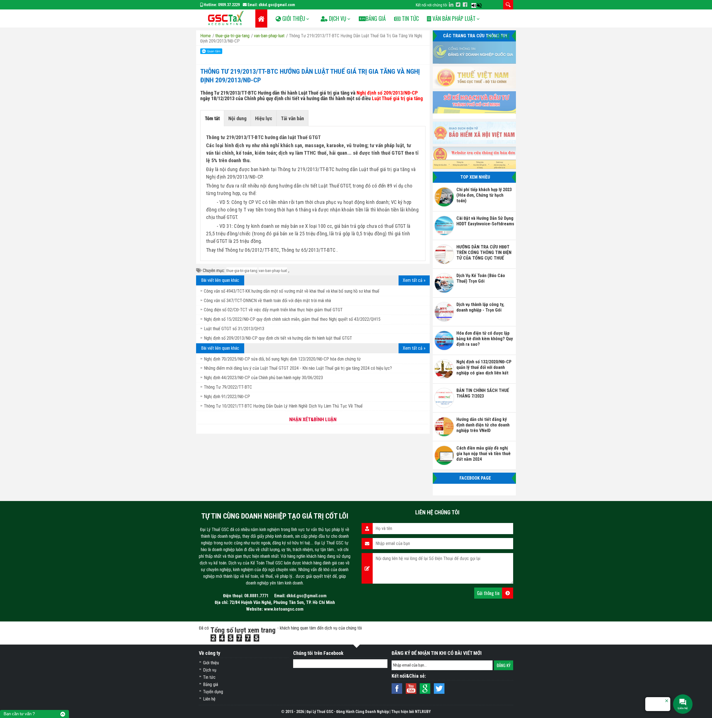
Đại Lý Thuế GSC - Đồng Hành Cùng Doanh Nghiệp (347, 711)
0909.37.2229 (229, 5)
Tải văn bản (292, 118)
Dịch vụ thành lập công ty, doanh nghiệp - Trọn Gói (480, 307)
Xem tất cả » (414, 280)
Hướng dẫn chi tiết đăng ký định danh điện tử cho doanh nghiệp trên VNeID (483, 425)
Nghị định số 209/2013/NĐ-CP (387, 93)
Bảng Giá (376, 18)
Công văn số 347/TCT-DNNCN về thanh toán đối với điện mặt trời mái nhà (267, 300)
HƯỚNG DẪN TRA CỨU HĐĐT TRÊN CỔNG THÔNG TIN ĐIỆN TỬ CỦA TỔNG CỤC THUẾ (483, 252)
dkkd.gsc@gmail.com (277, 5)
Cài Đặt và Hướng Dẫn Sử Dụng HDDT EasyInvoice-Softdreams (485, 221)
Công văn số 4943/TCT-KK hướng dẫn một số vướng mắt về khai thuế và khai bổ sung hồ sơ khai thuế (291, 291)
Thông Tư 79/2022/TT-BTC (228, 387)
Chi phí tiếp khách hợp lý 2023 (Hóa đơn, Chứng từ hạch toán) (484, 195)
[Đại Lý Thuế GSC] (225, 18)
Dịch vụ (209, 670)
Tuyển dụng (213, 691)
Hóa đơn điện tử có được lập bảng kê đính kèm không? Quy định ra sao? (484, 338)
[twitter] (458, 5)
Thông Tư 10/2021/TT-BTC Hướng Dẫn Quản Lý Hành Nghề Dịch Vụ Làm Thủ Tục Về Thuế (283, 406)
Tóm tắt (212, 118)
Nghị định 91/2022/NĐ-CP (227, 396)
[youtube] (470, 5)
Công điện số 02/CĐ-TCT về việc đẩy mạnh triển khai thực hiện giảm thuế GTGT (273, 309)
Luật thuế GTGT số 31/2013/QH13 (234, 328)
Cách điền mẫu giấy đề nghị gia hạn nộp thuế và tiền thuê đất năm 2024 (483, 453)
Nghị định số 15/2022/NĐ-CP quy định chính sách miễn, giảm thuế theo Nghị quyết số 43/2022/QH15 (292, 319)
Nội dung (237, 118)
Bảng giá (210, 684)
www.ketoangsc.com (283, 609)
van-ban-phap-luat (273, 270)
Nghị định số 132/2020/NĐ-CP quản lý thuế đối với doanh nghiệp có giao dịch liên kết (483, 367)
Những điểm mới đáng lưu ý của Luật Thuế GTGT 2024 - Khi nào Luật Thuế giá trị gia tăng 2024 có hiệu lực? (298, 368)
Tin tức (409, 18)
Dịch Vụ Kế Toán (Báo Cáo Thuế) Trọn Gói (480, 278)
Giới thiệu (211, 662)
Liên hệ (501, 36)
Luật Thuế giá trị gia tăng (397, 98)
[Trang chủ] (261, 18)
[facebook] (465, 5)
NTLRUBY (423, 711)
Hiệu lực (263, 118)
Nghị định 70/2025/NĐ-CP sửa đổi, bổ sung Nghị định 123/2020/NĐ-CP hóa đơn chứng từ (282, 359)
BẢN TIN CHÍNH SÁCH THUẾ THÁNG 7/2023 (482, 393)
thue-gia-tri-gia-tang (241, 270)
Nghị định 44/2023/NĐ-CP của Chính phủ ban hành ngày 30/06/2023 (263, 377)
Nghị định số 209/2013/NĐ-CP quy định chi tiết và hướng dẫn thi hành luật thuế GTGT (278, 338)
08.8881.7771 (256, 595)
